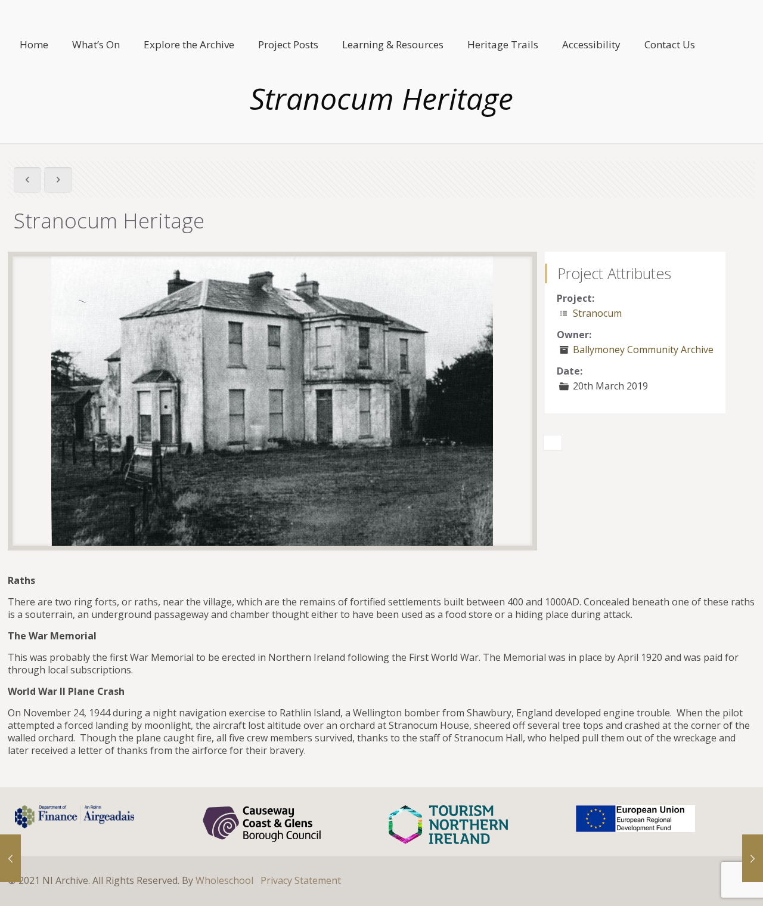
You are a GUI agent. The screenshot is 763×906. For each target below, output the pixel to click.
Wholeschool (224, 880)
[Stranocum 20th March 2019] (10, 858)
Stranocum (597, 313)
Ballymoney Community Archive (643, 349)
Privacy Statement (300, 880)
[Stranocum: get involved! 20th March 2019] (752, 858)
